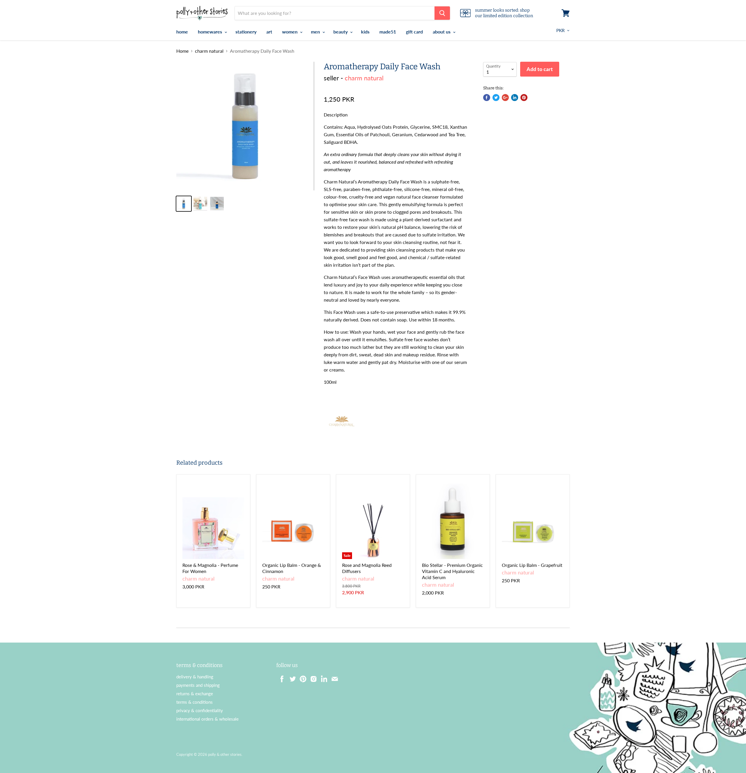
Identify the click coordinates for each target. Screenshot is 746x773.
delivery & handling (194, 676)
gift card (414, 31)
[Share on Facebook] (486, 97)
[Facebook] (280, 677)
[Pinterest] (301, 677)
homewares (210, 31)
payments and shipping (198, 685)
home (182, 31)
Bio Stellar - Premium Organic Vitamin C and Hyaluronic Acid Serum (452, 571)
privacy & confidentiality (199, 710)
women (290, 31)
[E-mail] (333, 677)
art (269, 31)
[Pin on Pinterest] (523, 97)
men (316, 31)
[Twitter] (291, 677)
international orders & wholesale (207, 718)
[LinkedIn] (322, 677)
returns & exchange (194, 693)
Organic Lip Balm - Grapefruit (532, 565)
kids (365, 31)
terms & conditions (194, 702)
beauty (341, 31)
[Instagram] (312, 677)
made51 (387, 31)
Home (182, 51)
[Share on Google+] (505, 97)
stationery (245, 31)
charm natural (209, 51)
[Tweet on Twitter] (495, 97)
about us (442, 31)
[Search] (442, 13)
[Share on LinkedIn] (514, 97)
